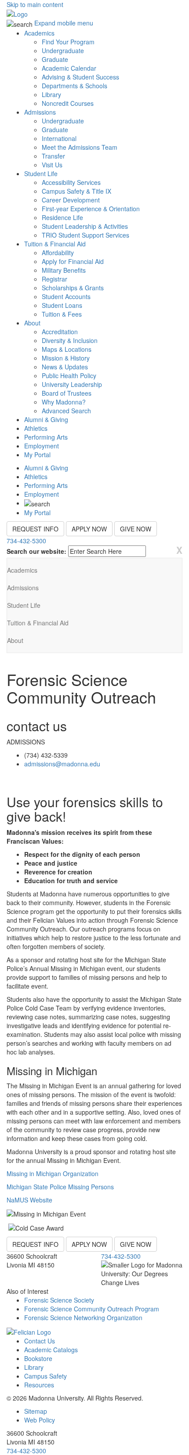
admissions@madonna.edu (62, 763)
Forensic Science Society (59, 1300)
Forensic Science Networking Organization (83, 1317)
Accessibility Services (71, 182)
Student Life (41, 173)
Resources (39, 1384)
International (59, 138)
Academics (39, 33)
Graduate (55, 59)
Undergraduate (63, 50)
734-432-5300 (26, 540)
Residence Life (62, 217)
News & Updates (65, 366)
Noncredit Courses (68, 103)
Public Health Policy (69, 375)
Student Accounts (66, 296)
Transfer (53, 156)
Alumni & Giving (46, 419)
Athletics (35, 428)
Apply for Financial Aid (73, 261)
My (37, 454)
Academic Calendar (69, 68)
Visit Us (52, 164)
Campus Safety (45, 1376)
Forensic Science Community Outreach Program (91, 1308)
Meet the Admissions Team (79, 147)
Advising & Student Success (80, 76)
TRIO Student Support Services (85, 235)
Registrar (54, 278)
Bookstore (38, 1358)
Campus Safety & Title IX (76, 191)
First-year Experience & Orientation (91, 208)
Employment (41, 445)
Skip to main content (35, 4)
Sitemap (35, 1411)
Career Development (71, 199)
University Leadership (72, 384)
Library (51, 94)
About (32, 322)
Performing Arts (46, 437)
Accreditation (60, 331)
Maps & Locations (66, 349)
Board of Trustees (66, 393)
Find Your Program (68, 41)
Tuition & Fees (62, 314)
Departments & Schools (74, 85)
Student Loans (62, 305)
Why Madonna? (64, 401)
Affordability (58, 252)
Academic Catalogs (51, 1349)
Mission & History (66, 358)
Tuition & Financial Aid (55, 243)
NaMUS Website (29, 1199)
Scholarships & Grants (73, 287)
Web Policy (39, 1419)
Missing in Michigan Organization (52, 1173)
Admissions (40, 112)
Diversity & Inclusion (70, 340)
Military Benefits (64, 270)
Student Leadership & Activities (85, 226)
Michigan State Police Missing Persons (60, 1186)
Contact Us (39, 1340)
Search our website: (36, 551)
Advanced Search (66, 410)
